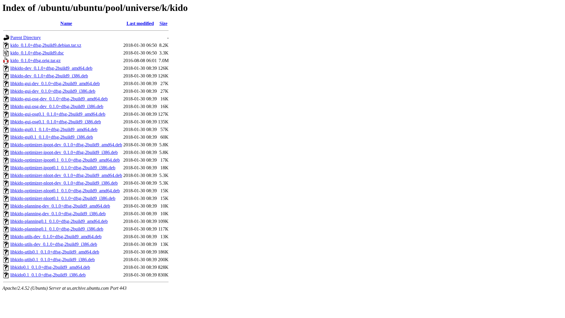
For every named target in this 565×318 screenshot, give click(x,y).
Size (163, 23)
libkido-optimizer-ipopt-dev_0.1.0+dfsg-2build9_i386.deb (64, 152)
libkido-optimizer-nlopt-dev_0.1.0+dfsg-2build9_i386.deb (64, 183)
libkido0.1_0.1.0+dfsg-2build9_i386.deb (48, 274)
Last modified (140, 23)
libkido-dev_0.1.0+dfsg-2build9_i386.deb (49, 75)
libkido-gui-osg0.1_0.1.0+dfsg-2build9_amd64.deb (57, 114)
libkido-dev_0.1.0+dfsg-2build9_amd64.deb (51, 68)
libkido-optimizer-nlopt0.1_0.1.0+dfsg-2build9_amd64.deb (65, 190)
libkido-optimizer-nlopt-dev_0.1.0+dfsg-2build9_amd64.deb (66, 175)
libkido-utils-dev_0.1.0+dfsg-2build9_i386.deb (53, 244)
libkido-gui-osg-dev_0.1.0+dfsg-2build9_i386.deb (56, 106)
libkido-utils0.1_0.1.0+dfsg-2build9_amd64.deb (54, 251)
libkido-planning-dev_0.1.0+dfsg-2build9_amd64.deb (60, 205)
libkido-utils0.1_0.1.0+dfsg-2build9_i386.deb (52, 259)
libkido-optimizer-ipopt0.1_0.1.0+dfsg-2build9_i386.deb (62, 167)
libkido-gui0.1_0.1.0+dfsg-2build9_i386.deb (51, 137)
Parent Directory (25, 37)
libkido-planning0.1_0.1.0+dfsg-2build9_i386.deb (56, 228)
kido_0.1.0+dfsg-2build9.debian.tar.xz (45, 45)
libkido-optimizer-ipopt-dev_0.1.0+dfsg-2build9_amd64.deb (66, 144)
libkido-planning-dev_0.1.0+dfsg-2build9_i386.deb (58, 213)
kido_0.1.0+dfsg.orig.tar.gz (35, 60)
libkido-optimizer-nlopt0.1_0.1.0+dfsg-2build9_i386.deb (62, 198)
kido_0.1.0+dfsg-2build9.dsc (37, 52)
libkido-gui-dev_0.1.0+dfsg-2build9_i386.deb (52, 91)
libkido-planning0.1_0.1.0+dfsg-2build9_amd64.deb (59, 221)
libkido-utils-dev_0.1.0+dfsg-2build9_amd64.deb (56, 236)
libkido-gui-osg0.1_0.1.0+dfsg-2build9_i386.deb (55, 121)
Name (66, 23)
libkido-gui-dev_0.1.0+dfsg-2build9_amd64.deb (55, 83)
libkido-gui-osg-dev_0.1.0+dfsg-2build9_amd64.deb (59, 98)
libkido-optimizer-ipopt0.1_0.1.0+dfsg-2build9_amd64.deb (65, 160)
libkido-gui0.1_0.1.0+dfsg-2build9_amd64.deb (53, 129)
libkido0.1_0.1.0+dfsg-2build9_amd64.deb (50, 267)
